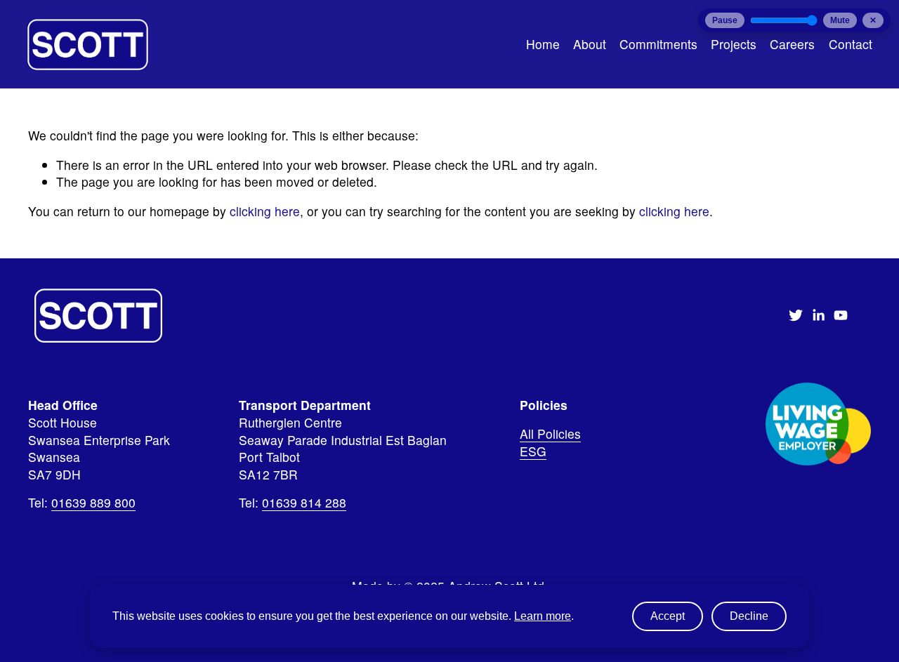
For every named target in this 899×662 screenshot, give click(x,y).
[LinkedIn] (818, 315)
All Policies (550, 433)
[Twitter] (796, 315)
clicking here (265, 211)
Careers (792, 44)
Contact (850, 44)
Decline (749, 616)
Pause (724, 20)
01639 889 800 (93, 502)
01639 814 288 (304, 502)
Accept (667, 616)
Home (543, 44)
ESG (533, 451)
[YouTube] (841, 315)
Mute (840, 20)
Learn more (542, 616)
